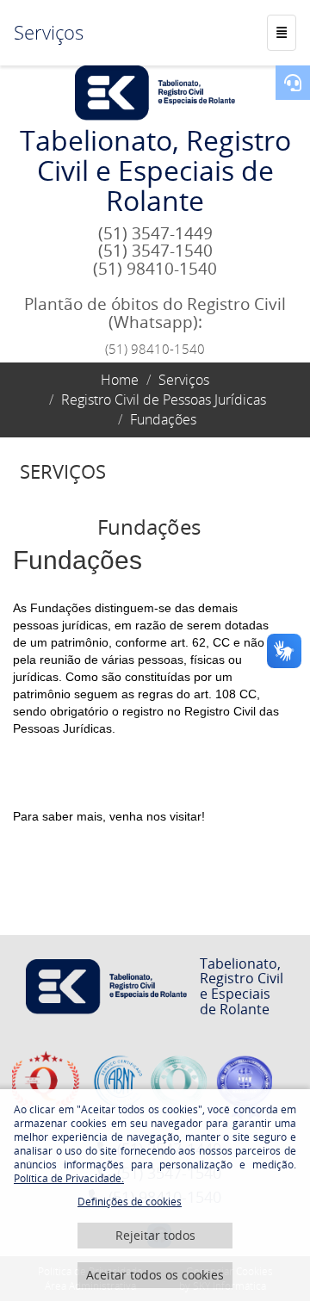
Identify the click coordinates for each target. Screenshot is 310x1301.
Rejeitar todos (155, 1235)
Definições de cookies (130, 1201)
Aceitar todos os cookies (155, 1275)
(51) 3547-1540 (155, 250)
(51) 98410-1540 (155, 268)
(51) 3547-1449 (155, 233)
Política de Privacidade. (69, 1178)
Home (120, 379)
